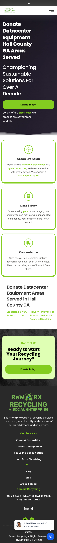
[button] (28, 3)
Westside (46, 319)
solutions (21, 168)
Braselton (12, 312)
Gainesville (36, 319)
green (11, 168)
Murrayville (47, 312)
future (35, 175)
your (25, 211)
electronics (25, 112)
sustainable (24, 175)
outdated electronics (33, 164)
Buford (11, 315)
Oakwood (46, 315)
